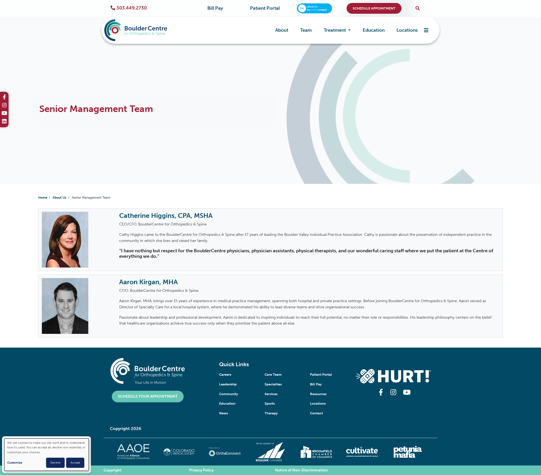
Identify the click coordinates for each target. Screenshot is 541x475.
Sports (270, 403)
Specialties (273, 384)
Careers (225, 375)
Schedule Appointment (374, 8)
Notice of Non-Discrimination (301, 470)
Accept (75, 462)
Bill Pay (215, 8)
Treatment (335, 30)
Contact (316, 413)
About (281, 30)
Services (271, 394)
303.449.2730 (131, 8)
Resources (318, 394)
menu (426, 30)
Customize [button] (14, 462)
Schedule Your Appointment (148, 396)
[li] (4, 121)
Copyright (113, 470)
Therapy (271, 413)
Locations (407, 30)
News (223, 413)
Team (306, 30)
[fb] (4, 97)
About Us (59, 197)
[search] (417, 8)
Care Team (273, 375)
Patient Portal (265, 8)
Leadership (228, 384)
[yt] (4, 113)
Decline (55, 462)
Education (374, 30)
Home (42, 197)
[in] (4, 105)
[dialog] (46, 454)
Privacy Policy (201, 470)
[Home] (142, 30)
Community (228, 394)
